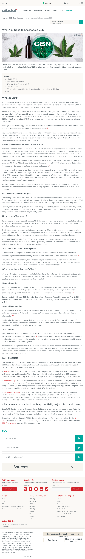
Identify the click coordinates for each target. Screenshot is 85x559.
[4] (73, 292)
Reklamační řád (61, 509)
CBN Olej (32, 509)
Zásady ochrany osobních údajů (66, 511)
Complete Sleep (9, 381)
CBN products (12, 87)
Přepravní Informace (63, 504)
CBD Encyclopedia (9, 423)
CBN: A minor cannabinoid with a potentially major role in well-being (33, 89)
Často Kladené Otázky (63, 506)
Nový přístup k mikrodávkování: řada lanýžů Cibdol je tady (14, 525)
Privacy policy (27, 556)
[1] (47, 128)
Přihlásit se (77, 489)
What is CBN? (12, 79)
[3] (78, 255)
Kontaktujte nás (9, 489)
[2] (49, 165)
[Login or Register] (78, 3)
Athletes (4, 504)
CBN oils (6, 372)
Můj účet (59, 499)
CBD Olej (32, 499)
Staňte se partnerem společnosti (11, 509)
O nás (3, 499)
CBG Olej (32, 506)
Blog (3, 501)
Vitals (31, 514)
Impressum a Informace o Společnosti (13, 506)
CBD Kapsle (33, 501)
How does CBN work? (15, 82)
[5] (13, 315)
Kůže (31, 519)
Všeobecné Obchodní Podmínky (66, 514)
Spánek (32, 511)
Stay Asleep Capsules (11, 392)
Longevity (32, 516)
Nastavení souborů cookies (73, 540)
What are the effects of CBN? (18, 84)
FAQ (8, 92)
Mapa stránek (61, 516)
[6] (36, 336)
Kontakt (59, 501)
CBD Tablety (33, 504)
